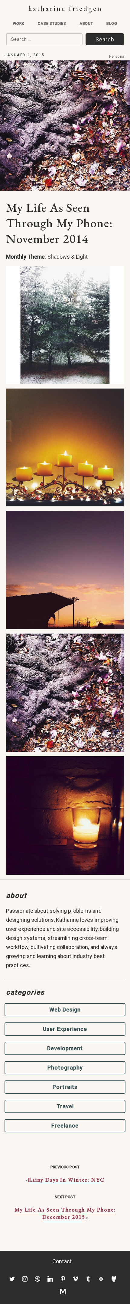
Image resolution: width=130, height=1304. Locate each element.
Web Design (65, 1009)
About (86, 23)
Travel (65, 1106)
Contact (62, 1261)
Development (65, 1048)
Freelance (65, 1125)
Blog (111, 23)
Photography (65, 1067)
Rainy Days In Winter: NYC (66, 1179)
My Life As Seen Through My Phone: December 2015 (65, 1213)
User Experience (65, 1029)
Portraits (65, 1087)
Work (18, 23)
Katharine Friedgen (65, 8)
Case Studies (52, 23)
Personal (117, 56)
